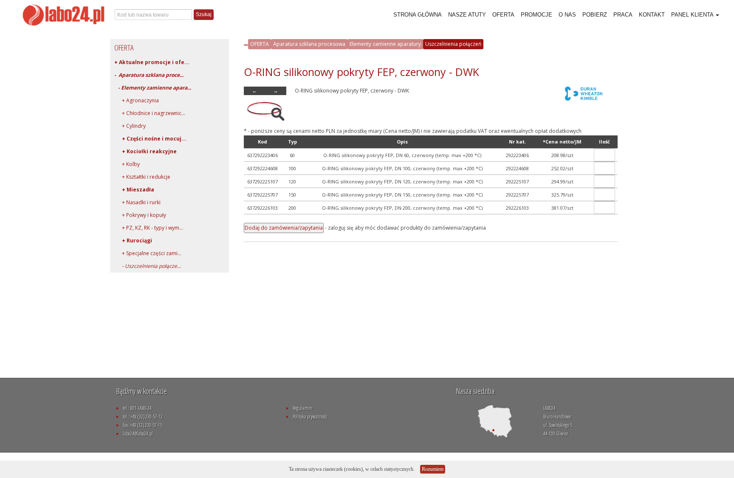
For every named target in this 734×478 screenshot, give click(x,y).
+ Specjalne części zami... (147, 253)
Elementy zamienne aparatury (385, 44)
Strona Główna (417, 14)
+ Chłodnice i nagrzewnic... (149, 113)
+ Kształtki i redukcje (142, 176)
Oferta (503, 14)
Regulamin (302, 408)
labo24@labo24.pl (138, 433)
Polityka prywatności (310, 416)
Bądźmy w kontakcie (141, 390)
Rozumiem (432, 469)
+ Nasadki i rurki (137, 202)
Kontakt (652, 14)
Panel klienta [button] (693, 14)
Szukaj (204, 14)
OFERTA (259, 44)
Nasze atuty (467, 14)
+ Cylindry (130, 125)
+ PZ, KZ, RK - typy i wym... (148, 227)
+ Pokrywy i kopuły (140, 215)
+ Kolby (127, 164)
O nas (567, 14)
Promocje (536, 14)
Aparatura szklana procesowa (309, 44)
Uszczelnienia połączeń (453, 44)
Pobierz (594, 14)
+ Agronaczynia (136, 100)
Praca (622, 14)
